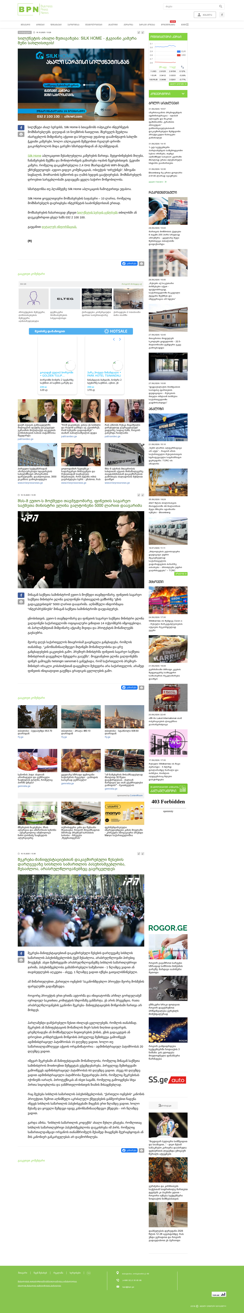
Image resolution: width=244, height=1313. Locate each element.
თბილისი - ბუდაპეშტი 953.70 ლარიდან (35, 732)
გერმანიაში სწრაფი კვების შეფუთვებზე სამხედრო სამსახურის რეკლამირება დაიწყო (165, 674)
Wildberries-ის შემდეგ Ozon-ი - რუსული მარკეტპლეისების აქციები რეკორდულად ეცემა (166, 626)
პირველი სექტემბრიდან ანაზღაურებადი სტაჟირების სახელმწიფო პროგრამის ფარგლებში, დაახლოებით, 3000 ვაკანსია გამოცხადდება (37, 474)
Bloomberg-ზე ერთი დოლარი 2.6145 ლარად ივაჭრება (165, 174)
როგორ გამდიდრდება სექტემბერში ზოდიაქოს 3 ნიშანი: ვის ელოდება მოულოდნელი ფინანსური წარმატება (164, 1052)
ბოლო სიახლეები (164, 103)
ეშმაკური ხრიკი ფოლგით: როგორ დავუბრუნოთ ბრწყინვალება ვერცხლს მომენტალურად (164, 1009)
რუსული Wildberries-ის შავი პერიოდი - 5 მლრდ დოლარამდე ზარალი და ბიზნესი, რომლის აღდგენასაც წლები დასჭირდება (164, 772)
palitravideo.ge (25, 439)
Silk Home (34, 155)
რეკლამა (58, 1273)
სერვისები (75, 1273)
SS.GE (23, 284)
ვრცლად (180, 573)
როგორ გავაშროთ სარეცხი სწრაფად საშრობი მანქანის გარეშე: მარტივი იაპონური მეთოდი (166, 968)
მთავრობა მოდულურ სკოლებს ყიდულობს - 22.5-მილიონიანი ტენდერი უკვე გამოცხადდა (165, 343)
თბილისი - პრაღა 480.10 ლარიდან (75, 732)
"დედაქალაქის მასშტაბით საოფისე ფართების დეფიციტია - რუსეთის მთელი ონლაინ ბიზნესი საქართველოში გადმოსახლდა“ (164, 395)
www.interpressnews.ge (30, 482)
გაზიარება (131, 263)
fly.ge (20, 737)
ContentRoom (136, 795)
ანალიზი (156, 409)
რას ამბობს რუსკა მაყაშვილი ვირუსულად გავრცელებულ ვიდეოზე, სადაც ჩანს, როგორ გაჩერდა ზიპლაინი (122, 429)
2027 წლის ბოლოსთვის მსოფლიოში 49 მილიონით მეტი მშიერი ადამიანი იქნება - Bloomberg (164, 508)
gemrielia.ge (24, 786)
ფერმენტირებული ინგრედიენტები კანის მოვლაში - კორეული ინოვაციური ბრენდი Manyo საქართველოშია (124, 831)
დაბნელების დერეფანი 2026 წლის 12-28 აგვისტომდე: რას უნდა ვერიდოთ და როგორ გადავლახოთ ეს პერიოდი (166, 1236)
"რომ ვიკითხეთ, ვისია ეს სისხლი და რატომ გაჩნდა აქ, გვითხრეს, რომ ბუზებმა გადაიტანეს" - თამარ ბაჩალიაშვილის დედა (81, 429)
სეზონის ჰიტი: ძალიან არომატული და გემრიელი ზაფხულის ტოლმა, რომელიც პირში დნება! (35, 778)
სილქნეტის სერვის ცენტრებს (97, 212)
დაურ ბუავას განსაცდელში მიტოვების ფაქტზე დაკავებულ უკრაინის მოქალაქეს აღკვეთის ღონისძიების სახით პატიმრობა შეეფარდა (37, 430)
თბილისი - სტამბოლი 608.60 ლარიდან (122, 732)
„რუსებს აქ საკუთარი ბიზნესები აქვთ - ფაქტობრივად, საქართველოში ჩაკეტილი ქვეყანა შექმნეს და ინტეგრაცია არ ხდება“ (164, 291)
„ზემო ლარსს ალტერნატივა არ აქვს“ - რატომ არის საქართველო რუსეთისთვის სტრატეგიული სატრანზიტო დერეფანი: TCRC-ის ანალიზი (165, 456)
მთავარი (22, 1273)
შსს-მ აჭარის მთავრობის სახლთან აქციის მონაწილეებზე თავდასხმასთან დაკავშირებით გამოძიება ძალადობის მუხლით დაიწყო (124, 474)
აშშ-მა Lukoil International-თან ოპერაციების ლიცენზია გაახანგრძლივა (165, 721)
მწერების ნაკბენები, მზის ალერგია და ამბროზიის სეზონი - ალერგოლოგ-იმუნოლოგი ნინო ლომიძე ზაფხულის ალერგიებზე (37, 832)
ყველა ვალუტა (177, 84)
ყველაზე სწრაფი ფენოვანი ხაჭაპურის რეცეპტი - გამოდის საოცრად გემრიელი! (79, 777)
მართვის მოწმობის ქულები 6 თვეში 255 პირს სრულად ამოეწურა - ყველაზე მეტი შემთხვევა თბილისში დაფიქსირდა (165, 237)
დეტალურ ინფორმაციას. (59, 226)
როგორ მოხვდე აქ (132, 284)
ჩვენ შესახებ (40, 1273)
